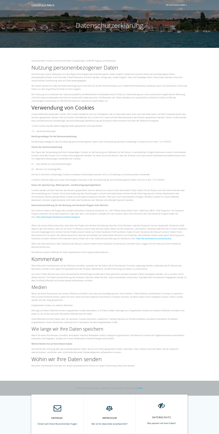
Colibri (140, 388)
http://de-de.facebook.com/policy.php (153, 238)
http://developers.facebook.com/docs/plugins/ (58, 217)
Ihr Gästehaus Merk (175, 5)
